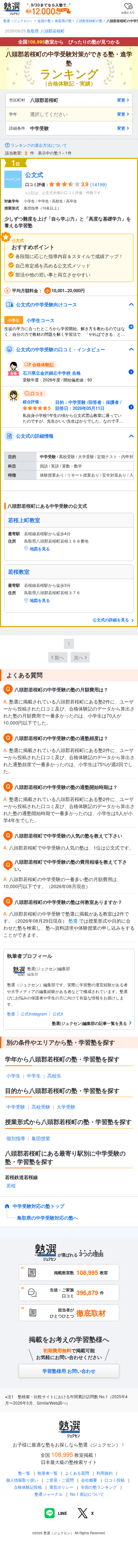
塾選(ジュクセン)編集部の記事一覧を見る (89, 1023)
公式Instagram (34, 1013)
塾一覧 (24, 1473)
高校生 (54, 1075)
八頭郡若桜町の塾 (89, 20)
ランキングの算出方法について (39, 145)
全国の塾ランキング (99, 1487)
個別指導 (15, 1138)
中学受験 (15, 1106)
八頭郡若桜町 (53, 31)
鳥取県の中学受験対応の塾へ (47, 1217)
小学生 (13, 1075)
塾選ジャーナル (48, 1494)
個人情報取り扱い (22, 1480)
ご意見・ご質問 (60, 1480)
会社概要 (89, 1480)
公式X (58, 1013)
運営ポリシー (61, 1487)
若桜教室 (18, 571)
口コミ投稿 (115, 1480)
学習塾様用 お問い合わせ (69, 1370)
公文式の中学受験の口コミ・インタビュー (60, 349)
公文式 (34, 174)
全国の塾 (44, 20)
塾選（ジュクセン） (18, 20)
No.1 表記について (87, 1494)
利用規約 (104, 1473)
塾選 (73, 920)
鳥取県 (33, 31)
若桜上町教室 (24, 520)
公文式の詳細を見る (111, 620)
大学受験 (66, 1106)
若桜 (11, 1185)
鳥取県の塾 (63, 20)
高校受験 (40, 1106)
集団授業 (40, 1138)
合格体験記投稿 (28, 1487)
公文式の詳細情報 (35, 435)
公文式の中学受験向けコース (46, 304)
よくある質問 (77, 1473)
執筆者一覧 (48, 1473)
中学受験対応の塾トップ (38, 1205)
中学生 (34, 1075)
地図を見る (40, 549)
